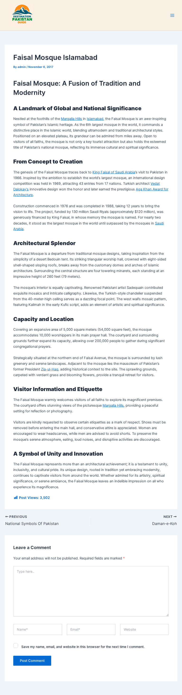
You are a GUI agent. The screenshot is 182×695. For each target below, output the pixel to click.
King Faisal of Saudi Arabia (113, 172)
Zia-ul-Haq (49, 369)
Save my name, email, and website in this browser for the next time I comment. (83, 647)
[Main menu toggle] (172, 15)
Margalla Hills (71, 119)
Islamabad (95, 119)
